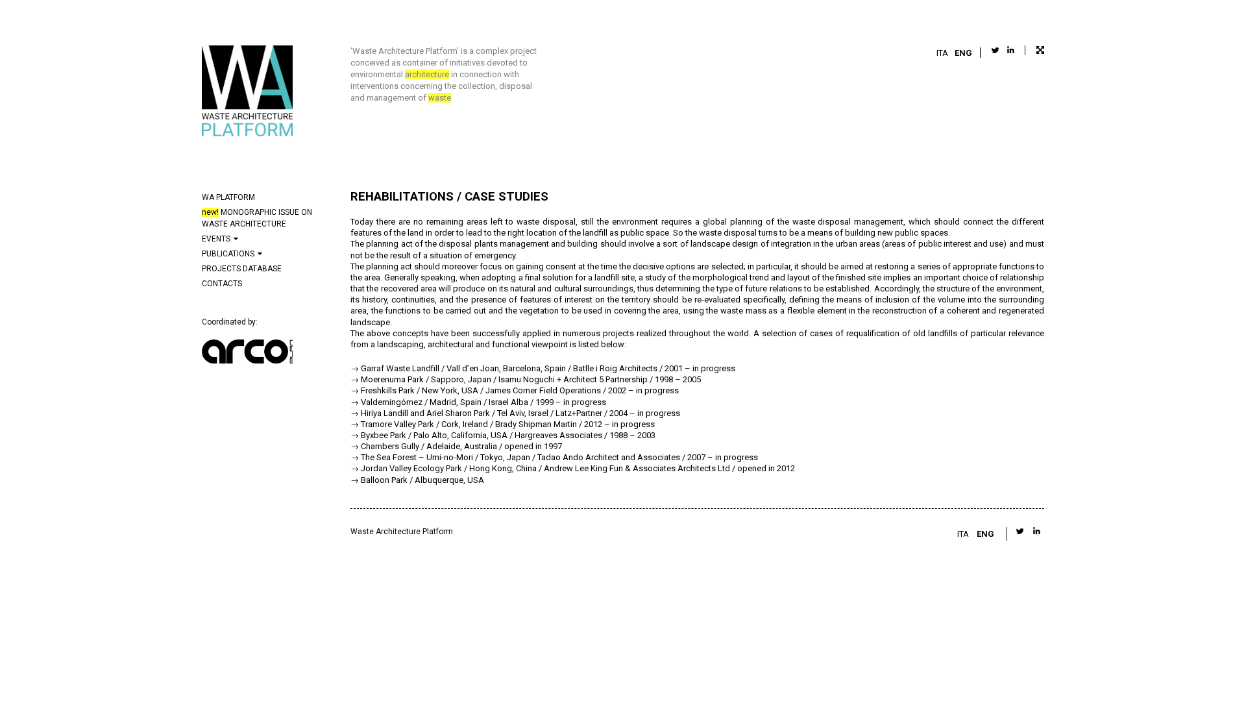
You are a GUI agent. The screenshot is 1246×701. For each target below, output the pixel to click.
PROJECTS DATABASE (242, 268)
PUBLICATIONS (228, 253)
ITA (942, 53)
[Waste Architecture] (247, 92)
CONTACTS (222, 283)
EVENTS (216, 238)
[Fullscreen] (1034, 50)
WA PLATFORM (228, 197)
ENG (963, 53)
